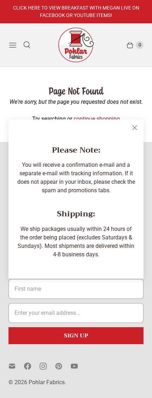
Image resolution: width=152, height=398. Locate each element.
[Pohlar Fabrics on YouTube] (78, 366)
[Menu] (13, 44)
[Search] (27, 44)
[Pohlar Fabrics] (76, 45)
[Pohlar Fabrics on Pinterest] (63, 366)
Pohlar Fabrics (47, 382)
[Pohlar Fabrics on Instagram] (47, 366)
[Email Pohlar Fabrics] (16, 366)
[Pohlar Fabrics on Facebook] (32, 366)
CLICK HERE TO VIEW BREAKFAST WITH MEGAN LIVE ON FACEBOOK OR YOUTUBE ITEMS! (76, 11)
